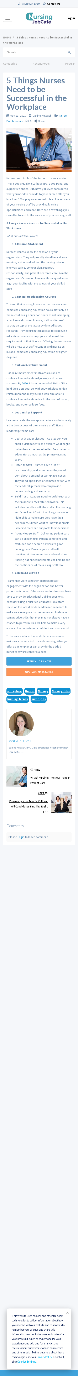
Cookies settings (26, 1361)
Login (21, 837)
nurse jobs (38, 699)
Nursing (43, 691)
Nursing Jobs (61, 691)
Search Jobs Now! (39, 661)
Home (7, 37)
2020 (25, 383)
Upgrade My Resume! (39, 672)
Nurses (30, 691)
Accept (67, 1313)
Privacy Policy (44, 1357)
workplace (14, 691)
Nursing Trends (17, 699)
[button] (40, 121)
